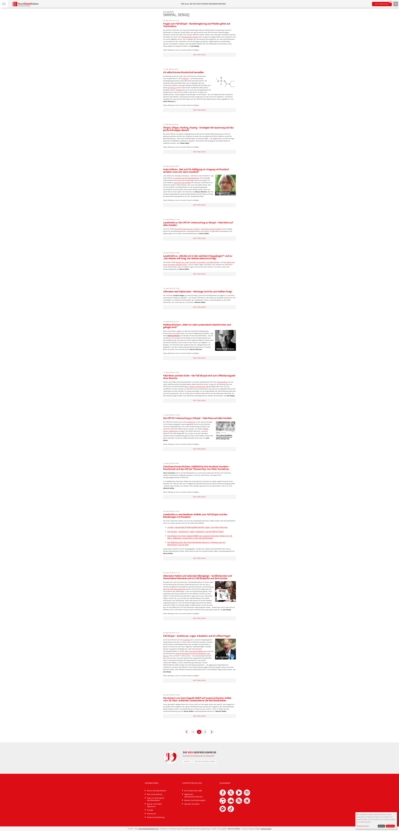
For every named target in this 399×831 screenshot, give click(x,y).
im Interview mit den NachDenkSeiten (186, 178)
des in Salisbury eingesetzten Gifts (197, 387)
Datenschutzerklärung (155, 817)
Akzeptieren (390, 826)
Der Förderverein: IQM (193, 791)
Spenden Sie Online (192, 804)
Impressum (151, 814)
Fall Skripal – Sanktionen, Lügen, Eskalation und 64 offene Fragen (195, 531)
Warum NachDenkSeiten (156, 791)
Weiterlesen (199, 55)
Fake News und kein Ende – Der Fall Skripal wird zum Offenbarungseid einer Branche (199, 377)
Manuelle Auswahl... (363, 826)
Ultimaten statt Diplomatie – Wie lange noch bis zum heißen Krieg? (197, 291)
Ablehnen (381, 826)
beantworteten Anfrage (190, 37)
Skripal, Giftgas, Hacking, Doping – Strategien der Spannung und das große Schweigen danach (198, 129)
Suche (395, 4)
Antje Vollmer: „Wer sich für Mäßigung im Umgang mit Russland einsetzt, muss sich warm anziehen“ (196, 170)
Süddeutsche (173, 431)
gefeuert (186, 78)
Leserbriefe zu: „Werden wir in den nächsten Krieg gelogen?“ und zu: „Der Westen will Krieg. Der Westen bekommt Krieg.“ (197, 257)
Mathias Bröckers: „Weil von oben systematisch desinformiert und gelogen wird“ (197, 326)
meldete (179, 90)
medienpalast (265, 829)
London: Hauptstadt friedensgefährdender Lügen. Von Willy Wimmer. (197, 527)
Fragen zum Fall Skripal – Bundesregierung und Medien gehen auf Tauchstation (196, 25)
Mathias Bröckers (173, 336)
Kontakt (150, 810)
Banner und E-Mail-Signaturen (154, 805)
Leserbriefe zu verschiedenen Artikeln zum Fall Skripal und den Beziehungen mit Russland (195, 515)
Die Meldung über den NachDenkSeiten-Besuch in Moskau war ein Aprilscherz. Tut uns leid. (196, 543)
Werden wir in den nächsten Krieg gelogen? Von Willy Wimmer (198, 262)
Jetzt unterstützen (383, 3)
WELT (183, 431)
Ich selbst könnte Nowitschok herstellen (183, 72)
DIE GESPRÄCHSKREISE (199, 752)
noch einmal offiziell (196, 651)
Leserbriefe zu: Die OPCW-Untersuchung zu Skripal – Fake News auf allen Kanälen (198, 224)
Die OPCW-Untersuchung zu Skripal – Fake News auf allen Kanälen (198, 229)
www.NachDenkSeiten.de (149, 829)
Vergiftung (186, 640)
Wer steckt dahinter (155, 794)
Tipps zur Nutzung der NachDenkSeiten (155, 799)
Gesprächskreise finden (204, 761)
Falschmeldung (222, 382)
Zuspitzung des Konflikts (182, 183)
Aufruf (187, 761)
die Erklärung (172, 88)
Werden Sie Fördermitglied (194, 800)
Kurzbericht (191, 422)
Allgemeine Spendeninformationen (193, 795)
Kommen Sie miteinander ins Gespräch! (198, 756)
